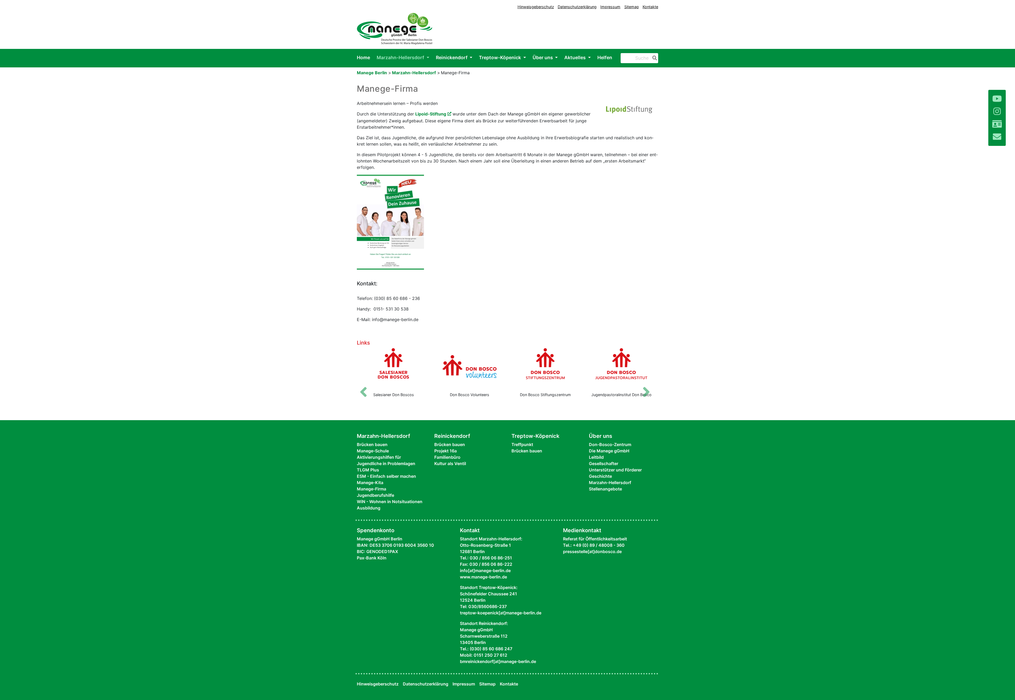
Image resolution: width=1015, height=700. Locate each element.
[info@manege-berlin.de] (997, 137)
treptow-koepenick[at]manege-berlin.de (500, 612)
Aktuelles (575, 57)
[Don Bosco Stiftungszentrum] (545, 368)
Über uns (543, 57)
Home (363, 57)
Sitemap (631, 6)
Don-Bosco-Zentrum (610, 444)
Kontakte (650, 6)
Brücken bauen (372, 444)
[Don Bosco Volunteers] (469, 368)
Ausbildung (368, 508)
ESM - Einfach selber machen (386, 476)
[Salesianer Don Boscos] (393, 368)
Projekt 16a (445, 450)
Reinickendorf (452, 57)
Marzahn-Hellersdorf (401, 57)
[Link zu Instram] (997, 111)
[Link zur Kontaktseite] (997, 124)
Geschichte (600, 476)
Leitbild (596, 457)
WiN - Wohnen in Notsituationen (389, 501)
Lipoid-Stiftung (430, 114)
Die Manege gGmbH (609, 450)
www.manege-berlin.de (483, 577)
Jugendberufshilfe (375, 495)
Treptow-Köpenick (500, 57)
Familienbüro (447, 457)
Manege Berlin (372, 72)
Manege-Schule (373, 450)
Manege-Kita (370, 482)
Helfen (604, 57)
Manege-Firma (371, 489)
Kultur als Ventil (450, 463)
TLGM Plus (368, 469)
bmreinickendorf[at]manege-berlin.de (498, 661)
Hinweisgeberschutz (536, 6)
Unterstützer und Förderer (615, 469)
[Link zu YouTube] (997, 99)
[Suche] (653, 58)
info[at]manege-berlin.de (485, 570)
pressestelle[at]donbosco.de (592, 551)
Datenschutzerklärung (577, 6)
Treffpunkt (522, 444)
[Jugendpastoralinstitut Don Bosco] (621, 368)
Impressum (610, 6)
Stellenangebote (605, 489)
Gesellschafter (603, 463)
